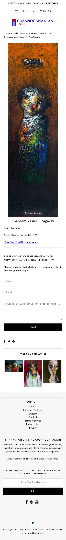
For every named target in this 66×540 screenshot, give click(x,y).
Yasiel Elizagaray (20, 33)
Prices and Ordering (33, 410)
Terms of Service (33, 420)
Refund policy (33, 424)
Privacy (33, 427)
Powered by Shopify (34, 533)
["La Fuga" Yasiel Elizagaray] (14, 365)
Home (7, 33)
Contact (33, 417)
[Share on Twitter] (9, 341)
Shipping (33, 413)
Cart (46, 11)
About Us (33, 406)
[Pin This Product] (13, 341)
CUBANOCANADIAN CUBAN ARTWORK (42, 529)
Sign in (25, 11)
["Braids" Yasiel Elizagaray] (33, 373)
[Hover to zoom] (33, 130)
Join (34, 11)
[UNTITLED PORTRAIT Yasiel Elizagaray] (52, 371)
